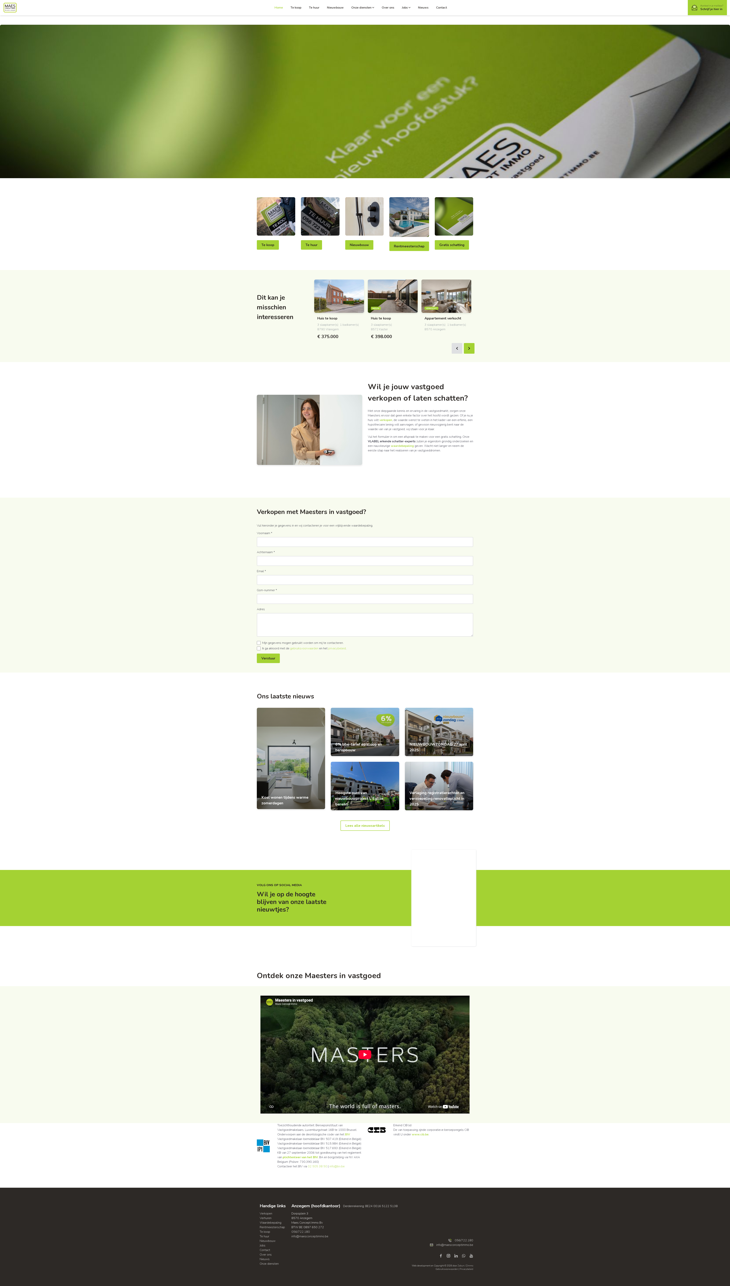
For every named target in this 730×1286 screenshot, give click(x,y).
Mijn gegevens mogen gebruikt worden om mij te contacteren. (303, 643)
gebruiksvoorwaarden (304, 648)
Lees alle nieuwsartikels (365, 825)
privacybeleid (337, 648)
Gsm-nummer (267, 590)
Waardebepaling (270, 1223)
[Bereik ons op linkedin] (457, 1255)
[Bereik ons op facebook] (442, 1255)
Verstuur (268, 658)
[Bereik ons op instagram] (450, 1255)
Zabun (461, 1265)
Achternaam (266, 552)
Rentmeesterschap (409, 246)
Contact (441, 8)
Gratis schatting (451, 245)
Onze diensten (361, 8)
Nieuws (423, 8)
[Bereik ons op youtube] (471, 1255)
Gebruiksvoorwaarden (447, 1269)
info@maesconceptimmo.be (309, 1236)
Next (469, 348)
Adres (261, 609)
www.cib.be (420, 1134)
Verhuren (265, 1218)
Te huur (314, 8)
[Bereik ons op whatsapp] (465, 1255)
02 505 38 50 (317, 1166)
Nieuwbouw (335, 8)
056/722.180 (300, 1232)
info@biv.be (337, 1166)
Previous (457, 348)
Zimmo (469, 1265)
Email (261, 571)
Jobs (405, 8)
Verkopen (266, 1213)
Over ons (388, 8)
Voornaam (264, 533)
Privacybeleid (466, 1269)
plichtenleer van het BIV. (300, 1157)
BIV (347, 1134)
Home (279, 8)
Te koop (295, 8)
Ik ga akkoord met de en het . (304, 648)
